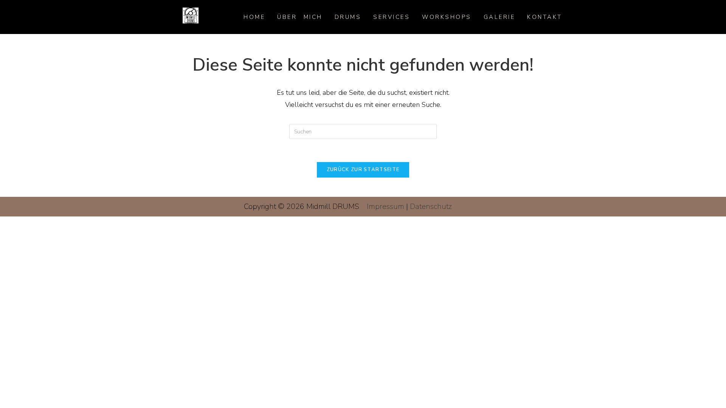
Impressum (385, 206)
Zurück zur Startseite (363, 169)
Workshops (447, 17)
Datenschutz (431, 206)
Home (254, 17)
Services (391, 17)
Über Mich (300, 17)
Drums (348, 17)
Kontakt (544, 17)
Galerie (499, 17)
